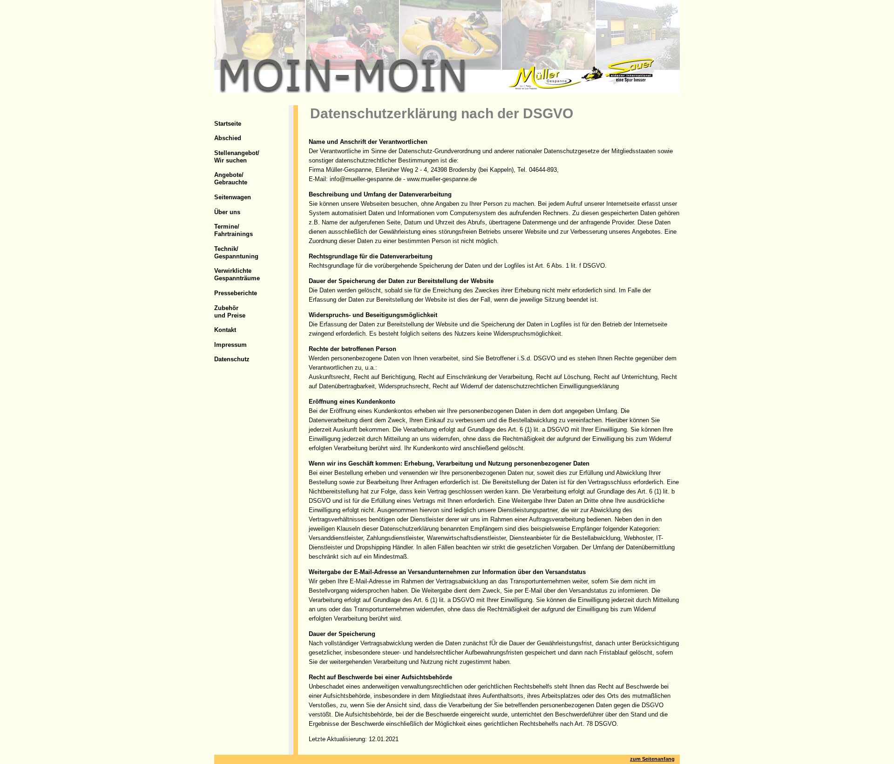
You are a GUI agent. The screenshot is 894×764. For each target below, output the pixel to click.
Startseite (227, 123)
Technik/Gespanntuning (236, 252)
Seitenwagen (232, 197)
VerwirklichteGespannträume (237, 274)
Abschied (227, 138)
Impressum (230, 344)
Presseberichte (235, 293)
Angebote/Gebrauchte (230, 178)
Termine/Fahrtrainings (233, 230)
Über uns (227, 212)
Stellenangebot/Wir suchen (236, 156)
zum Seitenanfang (652, 759)
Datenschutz (232, 359)
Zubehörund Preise (229, 311)
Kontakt (225, 329)
